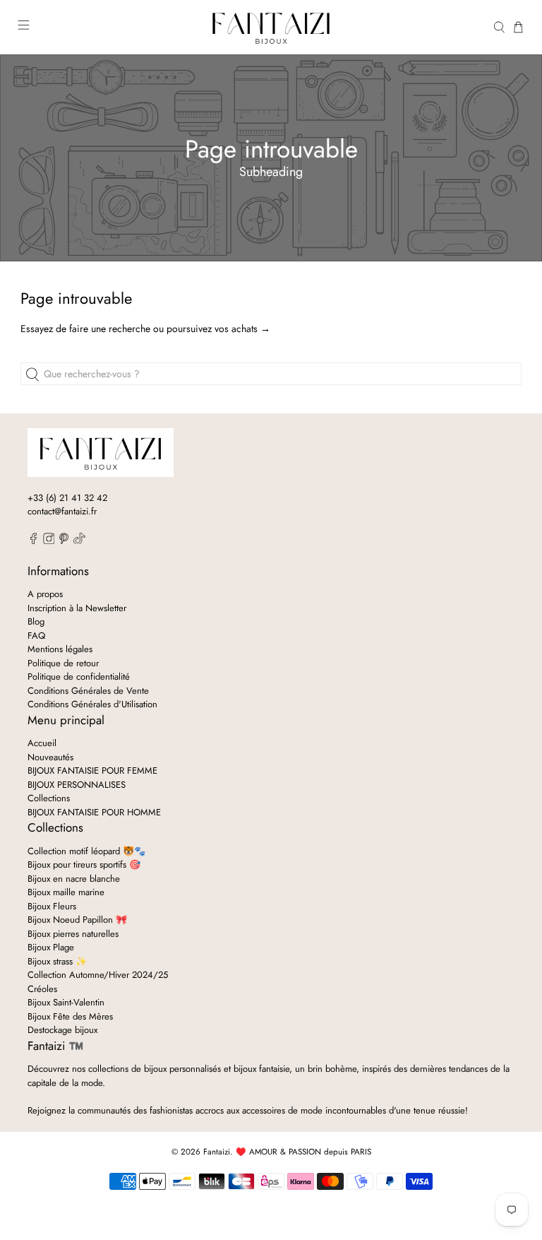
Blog (36, 621)
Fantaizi (216, 1151)
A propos (45, 594)
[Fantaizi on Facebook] (34, 541)
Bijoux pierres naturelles (73, 933)
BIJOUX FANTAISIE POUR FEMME (92, 770)
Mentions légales (60, 649)
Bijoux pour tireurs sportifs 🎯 (84, 864)
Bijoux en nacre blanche (74, 878)
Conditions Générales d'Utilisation (92, 704)
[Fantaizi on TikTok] (79, 541)
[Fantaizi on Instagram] (49, 541)
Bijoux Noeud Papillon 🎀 (77, 919)
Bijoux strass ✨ (57, 961)
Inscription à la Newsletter (77, 608)
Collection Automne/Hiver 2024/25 (98, 974)
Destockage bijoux (62, 1030)
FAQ (36, 635)
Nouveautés (50, 757)
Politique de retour (63, 663)
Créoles (42, 989)
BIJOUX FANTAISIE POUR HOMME (94, 812)
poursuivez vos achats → (218, 328)
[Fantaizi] (271, 27)
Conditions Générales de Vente (88, 690)
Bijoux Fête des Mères (70, 1016)
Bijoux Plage (51, 947)
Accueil (42, 743)
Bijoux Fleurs (52, 906)
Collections (49, 798)
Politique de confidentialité (79, 676)
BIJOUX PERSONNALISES (77, 784)
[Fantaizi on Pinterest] (64, 541)
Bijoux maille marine (66, 892)
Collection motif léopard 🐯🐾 (86, 851)
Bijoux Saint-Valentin (66, 1002)
